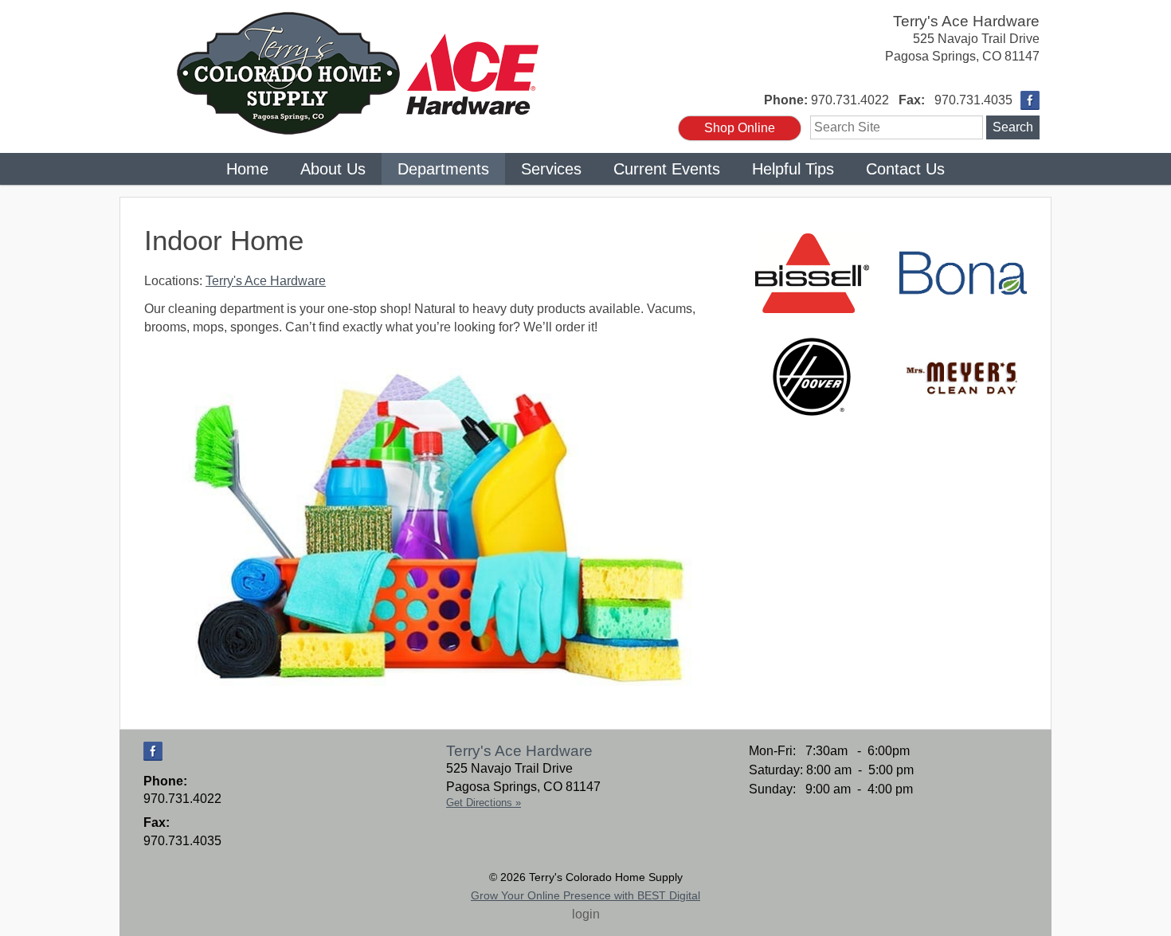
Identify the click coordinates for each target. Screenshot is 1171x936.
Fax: (912, 100)
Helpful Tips (793, 169)
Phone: (786, 100)
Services (551, 169)
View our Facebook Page (1030, 100)
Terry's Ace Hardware (966, 21)
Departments (443, 169)
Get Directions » (483, 803)
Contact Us (905, 169)
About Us (333, 169)
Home (247, 169)
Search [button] (1013, 127)
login (586, 914)
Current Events (666, 169)
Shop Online (739, 128)
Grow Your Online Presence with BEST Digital (585, 895)
